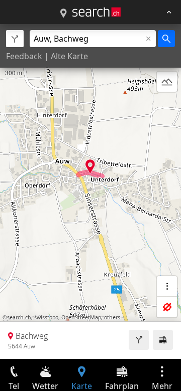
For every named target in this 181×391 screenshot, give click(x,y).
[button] (90, 166)
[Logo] (96, 12)
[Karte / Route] (63, 14)
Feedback (24, 56)
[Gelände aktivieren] (167, 82)
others (112, 317)
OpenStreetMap (81, 317)
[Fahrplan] (163, 340)
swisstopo (46, 317)
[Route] (139, 340)
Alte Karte (69, 56)
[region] (90, 191)
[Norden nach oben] (167, 106)
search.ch (19, 317)
